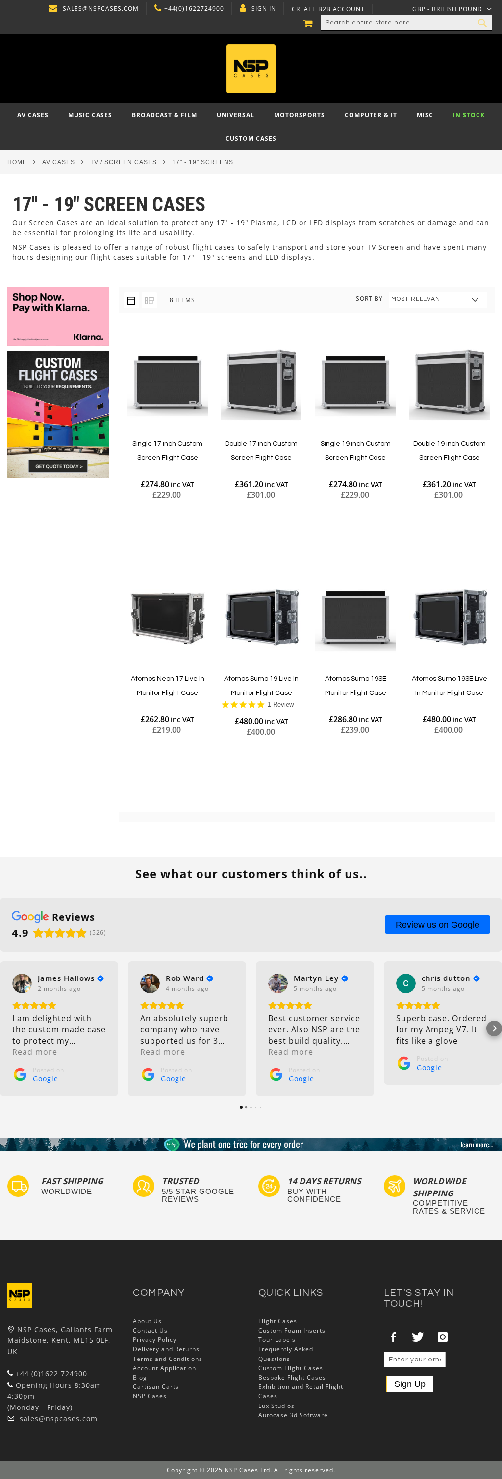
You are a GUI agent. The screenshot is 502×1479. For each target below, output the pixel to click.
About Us (147, 1321)
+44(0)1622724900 (194, 9)
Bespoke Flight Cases (292, 1377)
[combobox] (406, 23)
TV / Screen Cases (123, 162)
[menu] (251, 126)
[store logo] (251, 68)
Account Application (164, 1368)
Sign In (263, 9)
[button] (452, 9)
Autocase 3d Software (293, 1415)
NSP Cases (150, 1396)
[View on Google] (22, 983)
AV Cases (58, 162)
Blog (140, 1377)
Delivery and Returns (166, 1349)
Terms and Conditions (167, 1359)
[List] (149, 300)
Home (17, 162)
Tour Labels (277, 1340)
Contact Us (150, 1330)
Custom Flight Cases (290, 1368)
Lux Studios (276, 1406)
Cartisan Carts (156, 1387)
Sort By (369, 298)
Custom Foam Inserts (292, 1330)
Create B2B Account (328, 9)
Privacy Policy (154, 1340)
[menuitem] (32, 114)
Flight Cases (277, 1321)
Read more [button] (34, 1052)
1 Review (281, 704)
